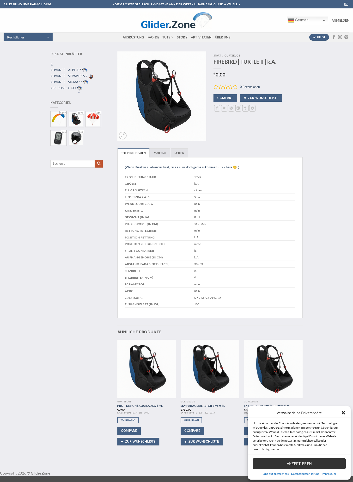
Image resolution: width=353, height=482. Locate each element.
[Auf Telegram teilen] (252, 108)
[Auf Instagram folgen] (340, 37)
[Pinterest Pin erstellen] (231, 108)
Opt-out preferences (276, 474)
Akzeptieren (299, 463)
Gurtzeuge (232, 55)
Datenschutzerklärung (305, 474)
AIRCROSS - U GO (63, 88)
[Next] (302, 396)
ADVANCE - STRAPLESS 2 (69, 76)
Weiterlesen (128, 420)
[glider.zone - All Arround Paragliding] (176, 20)
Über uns (222, 37)
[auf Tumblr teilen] (245, 108)
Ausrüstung (133, 37)
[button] (343, 412)
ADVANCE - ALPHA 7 (66, 70)
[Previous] (117, 396)
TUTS (166, 37)
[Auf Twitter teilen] (224, 108)
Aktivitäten (201, 37)
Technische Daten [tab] (133, 152)
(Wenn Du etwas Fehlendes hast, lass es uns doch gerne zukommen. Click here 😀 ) (182, 167)
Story (182, 37)
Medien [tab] (179, 152)
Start (217, 55)
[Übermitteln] (99, 164)
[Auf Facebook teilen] (217, 108)
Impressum (329, 474)
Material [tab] (160, 152)
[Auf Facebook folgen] (334, 37)
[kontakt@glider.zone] (346, 4)
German (301, 20)
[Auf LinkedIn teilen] (238, 108)
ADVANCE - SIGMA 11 (66, 82)
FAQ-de (153, 37)
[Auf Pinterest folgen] (346, 37)
